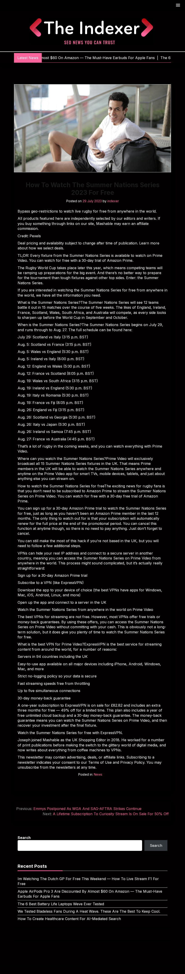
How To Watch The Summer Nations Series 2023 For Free (93, 188)
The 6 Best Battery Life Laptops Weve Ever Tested (61, 904)
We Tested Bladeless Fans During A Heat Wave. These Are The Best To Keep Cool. (89, 911)
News (98, 774)
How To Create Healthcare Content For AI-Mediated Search (69, 918)
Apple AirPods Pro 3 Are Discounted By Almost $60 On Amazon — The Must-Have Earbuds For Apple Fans (90, 894)
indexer (113, 201)
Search (24, 837)
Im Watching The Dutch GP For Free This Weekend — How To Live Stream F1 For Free (88, 881)
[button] (178, 5)
